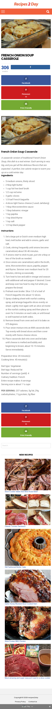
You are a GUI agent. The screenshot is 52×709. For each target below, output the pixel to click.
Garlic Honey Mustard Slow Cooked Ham (21, 604)
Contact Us (32, 702)
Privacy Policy (20, 702)
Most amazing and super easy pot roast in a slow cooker (27, 678)
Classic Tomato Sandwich (15, 526)
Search (48, 12)
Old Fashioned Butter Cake (15, 567)
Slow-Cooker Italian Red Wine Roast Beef (21, 492)
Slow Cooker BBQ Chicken (15, 641)
